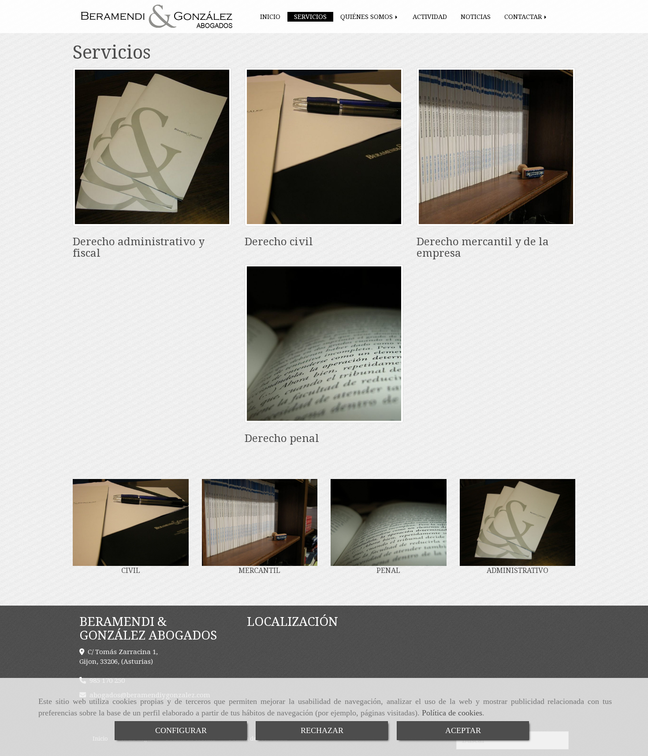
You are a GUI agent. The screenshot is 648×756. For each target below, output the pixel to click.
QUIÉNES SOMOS (367, 16)
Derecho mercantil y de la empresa (483, 247)
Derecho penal (282, 438)
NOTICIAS (476, 16)
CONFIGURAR (181, 730)
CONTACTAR (524, 16)
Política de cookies (452, 712)
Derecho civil (279, 242)
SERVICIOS (310, 16)
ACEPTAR (463, 730)
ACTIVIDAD (430, 16)
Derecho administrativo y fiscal (139, 247)
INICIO (270, 16)
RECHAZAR (322, 730)
